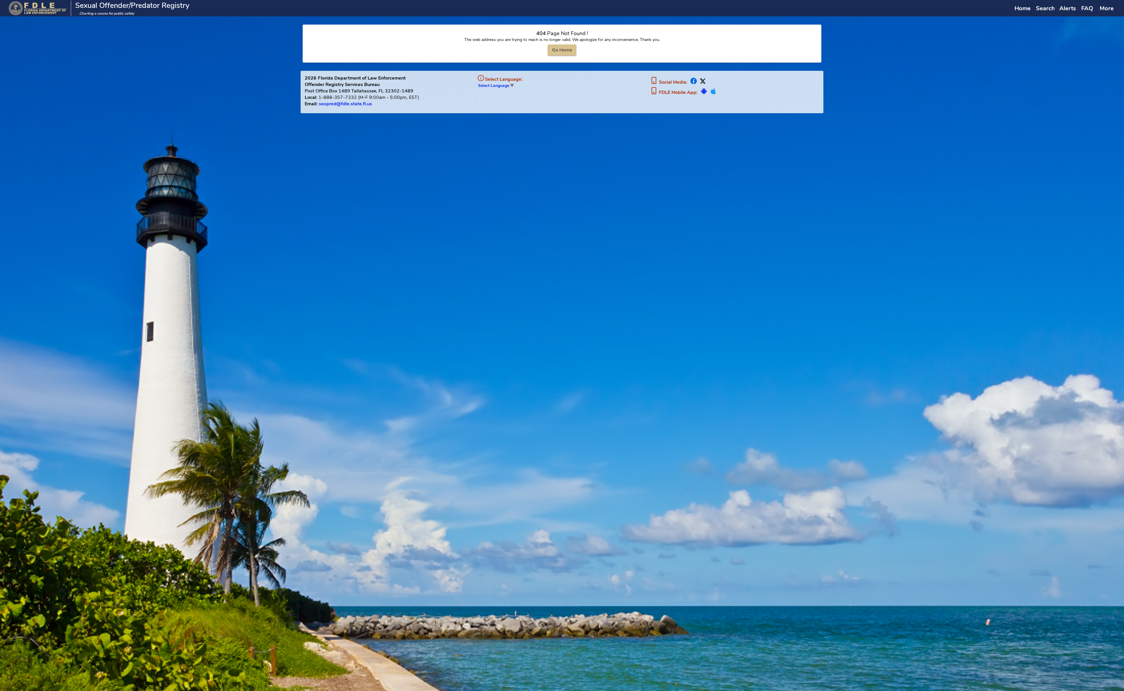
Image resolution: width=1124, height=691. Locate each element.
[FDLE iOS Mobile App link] (712, 92)
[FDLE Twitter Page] (702, 82)
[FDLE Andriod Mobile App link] (704, 92)
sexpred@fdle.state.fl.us (345, 104)
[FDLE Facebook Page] (693, 82)
